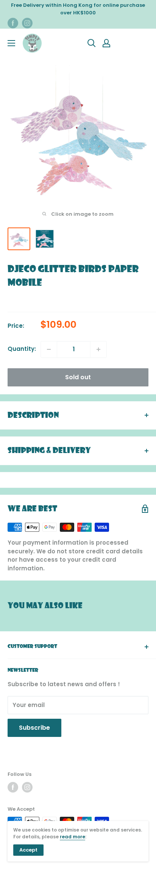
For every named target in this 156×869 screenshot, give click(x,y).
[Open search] (91, 43)
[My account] (106, 43)
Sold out (78, 377)
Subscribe (34, 727)
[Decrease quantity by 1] (49, 349)
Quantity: (22, 349)
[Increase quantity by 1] (98, 349)
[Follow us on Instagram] (27, 23)
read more (72, 836)
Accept (28, 849)
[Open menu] (11, 43)
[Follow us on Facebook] (13, 23)
